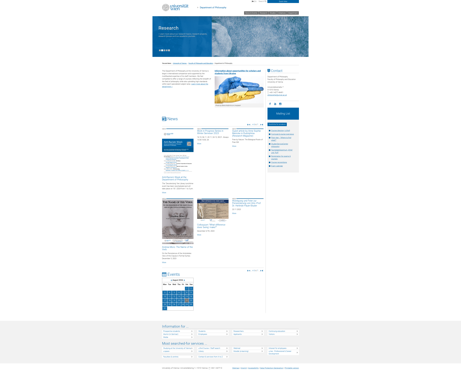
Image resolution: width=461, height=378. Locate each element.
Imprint (244, 368)
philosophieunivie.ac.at (277, 95)
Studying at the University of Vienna (177, 348)
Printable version (292, 368)
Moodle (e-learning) (241, 351)
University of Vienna (180, 63)
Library (201, 351)
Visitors (272, 334)
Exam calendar (277, 166)
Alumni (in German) (170, 334)
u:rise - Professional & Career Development (280, 352)
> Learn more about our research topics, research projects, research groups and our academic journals (182, 35)
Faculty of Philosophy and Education (200, 63)
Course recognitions (279, 162)
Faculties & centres (170, 357)
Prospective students (171, 331)
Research (263, 13)
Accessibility (253, 368)
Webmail (237, 348)
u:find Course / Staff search (209, 348)
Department (293, 13)
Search (262, 1)
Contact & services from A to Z (210, 357)
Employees (202, 334)
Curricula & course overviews (282, 134)
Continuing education (277, 331)
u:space (166, 351)
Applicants (238, 334)
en (255, 1)
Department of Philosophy (213, 7)
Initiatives (282, 13)
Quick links (283, 1)
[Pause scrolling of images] (169, 50)
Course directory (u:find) (280, 130)
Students (202, 331)
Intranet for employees (277, 348)
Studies (273, 13)
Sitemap (235, 368)
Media (165, 337)
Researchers (239, 331)
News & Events (251, 13)
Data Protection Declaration (271, 368)
